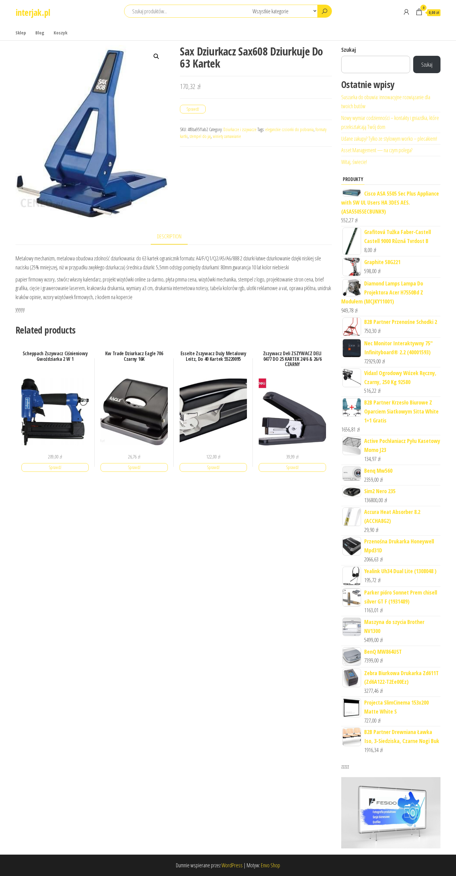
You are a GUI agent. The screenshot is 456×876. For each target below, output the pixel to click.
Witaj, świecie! (354, 162)
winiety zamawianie (227, 136)
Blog (39, 32)
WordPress (232, 865)
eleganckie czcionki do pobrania (289, 129)
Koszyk (60, 32)
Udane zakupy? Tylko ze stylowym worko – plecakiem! (389, 138)
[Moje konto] (406, 11)
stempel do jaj (200, 136)
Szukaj (348, 49)
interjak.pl (33, 12)
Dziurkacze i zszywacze (240, 129)
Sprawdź (192, 109)
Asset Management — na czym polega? (376, 150)
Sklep (21, 32)
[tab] (174, 237)
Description (169, 236)
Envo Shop (270, 865)
